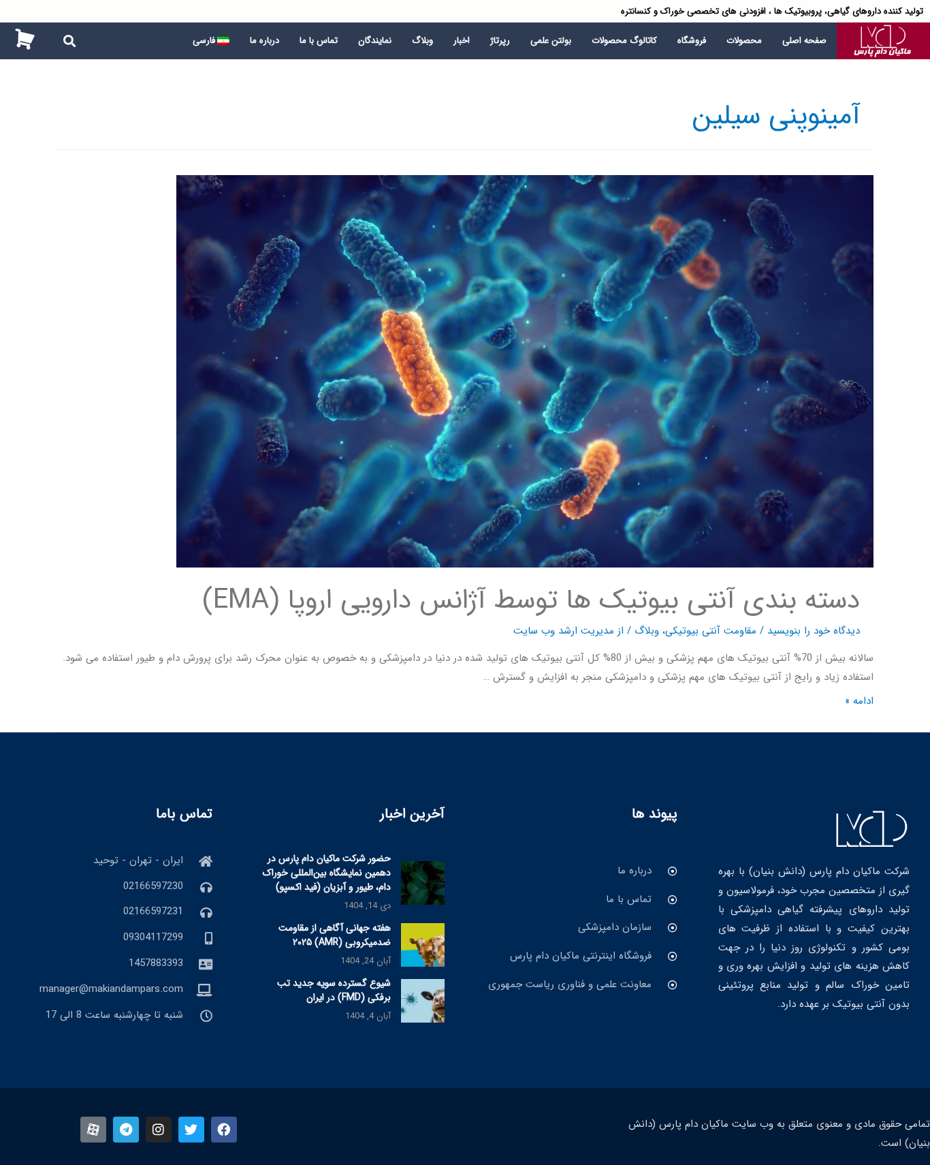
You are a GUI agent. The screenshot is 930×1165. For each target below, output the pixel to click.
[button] (70, 40)
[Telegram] (126, 1130)
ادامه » (859, 701)
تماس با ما (319, 40)
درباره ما (264, 40)
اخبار (461, 40)
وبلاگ (422, 40)
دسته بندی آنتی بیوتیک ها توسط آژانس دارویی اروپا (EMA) (531, 600)
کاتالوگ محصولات (624, 40)
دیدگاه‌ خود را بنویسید (813, 631)
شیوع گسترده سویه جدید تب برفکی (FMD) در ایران (334, 990)
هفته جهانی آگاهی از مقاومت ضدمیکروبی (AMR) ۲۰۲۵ (334, 935)
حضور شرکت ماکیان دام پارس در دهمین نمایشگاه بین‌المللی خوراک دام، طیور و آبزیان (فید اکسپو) (327, 873)
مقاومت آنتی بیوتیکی (710, 631)
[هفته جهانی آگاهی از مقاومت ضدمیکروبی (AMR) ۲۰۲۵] (423, 945)
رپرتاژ (500, 40)
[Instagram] (159, 1130)
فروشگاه (691, 40)
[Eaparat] (93, 1130)
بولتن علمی (550, 40)
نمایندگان (374, 40)
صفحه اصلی (804, 40)
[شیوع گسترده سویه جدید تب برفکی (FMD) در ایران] (423, 1000)
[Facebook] (224, 1130)
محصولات (744, 40)
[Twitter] (191, 1130)
